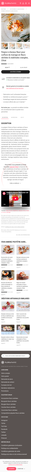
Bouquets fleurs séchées (9, 401)
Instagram (4, 420)
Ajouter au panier (15, 71)
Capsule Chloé (22, 210)
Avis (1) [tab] (22, 117)
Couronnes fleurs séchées (9, 410)
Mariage (8, 212)
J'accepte (11, 468)
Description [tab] (5, 117)
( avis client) (10, 63)
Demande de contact (7, 382)
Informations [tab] (14, 117)
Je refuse (20, 468)
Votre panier (5, 376)
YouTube (4, 426)
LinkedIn (3, 435)
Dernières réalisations (8, 388)
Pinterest (4, 438)
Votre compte (5, 373)
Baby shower (9, 210)
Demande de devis (7, 379)
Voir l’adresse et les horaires (14, 88)
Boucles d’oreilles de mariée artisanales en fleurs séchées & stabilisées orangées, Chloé (6, 286)
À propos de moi (6, 385)
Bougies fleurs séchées (8, 404)
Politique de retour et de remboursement (14, 454)
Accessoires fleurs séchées (9, 398)
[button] (29, 3)
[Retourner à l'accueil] (8, 3)
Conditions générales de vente (10, 451)
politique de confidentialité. (15, 464)
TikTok (3, 423)
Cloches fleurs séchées (8, 407)
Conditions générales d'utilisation (11, 445)
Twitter (3, 432)
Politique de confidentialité (9, 448)
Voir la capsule (14, 183)
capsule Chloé (14, 167)
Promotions (5, 391)
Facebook (4, 429)
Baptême (15, 210)
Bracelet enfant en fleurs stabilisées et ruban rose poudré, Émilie (7, 338)
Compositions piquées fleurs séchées (12, 413)
